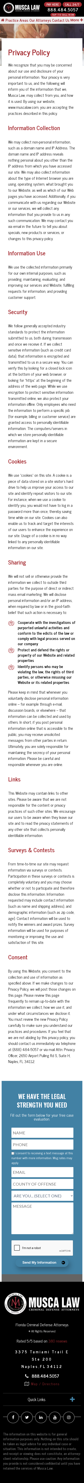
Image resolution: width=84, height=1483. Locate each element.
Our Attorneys (40, 20)
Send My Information (39, 1262)
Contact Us (60, 20)
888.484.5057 (63, 9)
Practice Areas (17, 20)
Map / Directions (45, 1383)
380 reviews (57, 1341)
